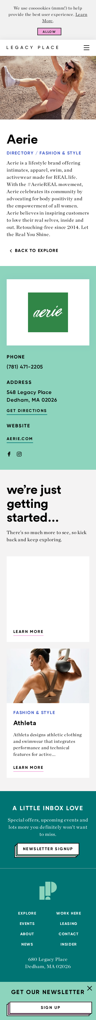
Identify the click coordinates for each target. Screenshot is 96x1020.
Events (27, 923)
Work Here (68, 913)
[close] (89, 989)
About (27, 934)
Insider (69, 944)
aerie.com (20, 438)
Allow (49, 32)
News (27, 944)
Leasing (69, 923)
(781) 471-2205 (25, 367)
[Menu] (86, 47)
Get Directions (27, 410)
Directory (20, 153)
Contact (69, 934)
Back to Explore (36, 251)
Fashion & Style (60, 153)
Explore (27, 913)
